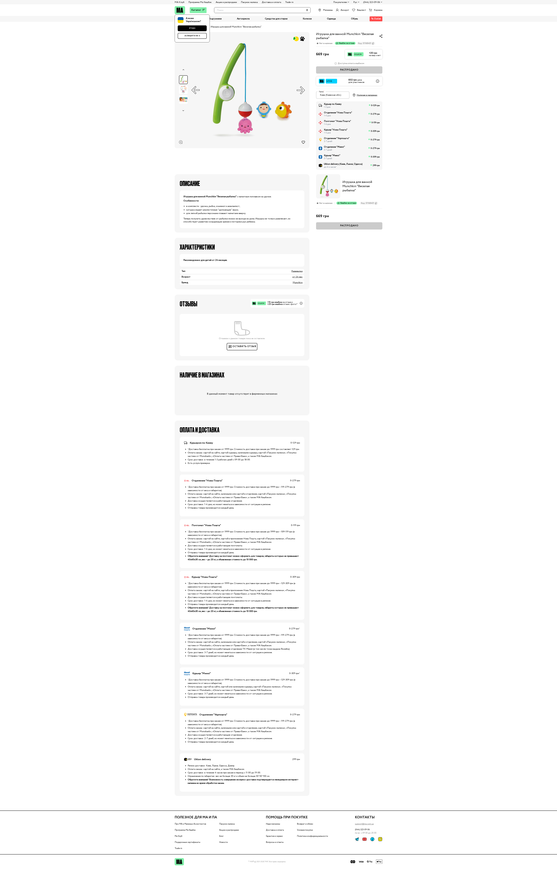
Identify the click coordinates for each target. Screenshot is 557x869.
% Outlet (376, 18)
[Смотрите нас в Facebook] (372, 839)
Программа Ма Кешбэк (200, 2)
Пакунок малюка (249, 2)
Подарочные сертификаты (187, 842)
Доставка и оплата (271, 2)
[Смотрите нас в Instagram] (380, 839)
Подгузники (215, 18)
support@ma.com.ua (364, 824)
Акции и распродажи (226, 2)
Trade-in (289, 2)
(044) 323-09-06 (371, 2)
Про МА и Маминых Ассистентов (190, 824)
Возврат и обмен (305, 824)
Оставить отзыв (244, 346)
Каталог (196, 10)
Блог (221, 836)
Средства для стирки (276, 18)
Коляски (307, 18)
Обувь (354, 18)
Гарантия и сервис (274, 836)
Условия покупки (305, 830)
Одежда (331, 18)
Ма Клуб (178, 836)
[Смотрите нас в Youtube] (364, 839)
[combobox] (332, 95)
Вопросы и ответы (275, 842)
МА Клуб (179, 2)
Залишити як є (192, 36)
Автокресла (243, 18)
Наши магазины (273, 824)
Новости (223, 842)
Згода (192, 28)
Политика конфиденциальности (312, 836)
